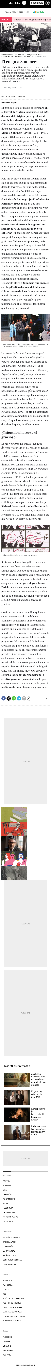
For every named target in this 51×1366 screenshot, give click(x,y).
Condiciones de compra (14, 1316)
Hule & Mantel (9, 1264)
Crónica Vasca (9, 1242)
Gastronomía (9, 1212)
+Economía (8, 1208)
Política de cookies (12, 1303)
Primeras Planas (10, 1217)
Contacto (7, 1289)
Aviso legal (8, 1285)
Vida (5, 1190)
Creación (7, 1194)
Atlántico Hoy (9, 1255)
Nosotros (7, 1280)
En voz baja (8, 1221)
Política (6, 1181)
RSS (4, 1294)
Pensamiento (9, 1199)
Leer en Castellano (8, 7)
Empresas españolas (12, 1312)
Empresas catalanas (12, 1307)
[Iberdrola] (38, 12)
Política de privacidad (13, 1298)
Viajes (5, 1203)
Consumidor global (12, 1260)
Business (7, 1185)
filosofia (21, 97)
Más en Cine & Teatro (17, 1066)
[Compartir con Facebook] (3, 698)
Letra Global (9, 1251)
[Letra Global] (15, 2)
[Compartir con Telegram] (19, 698)
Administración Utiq (12, 1321)
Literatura (10, 97)
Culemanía (8, 1246)
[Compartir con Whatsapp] (14, 698)
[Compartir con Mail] (24, 698)
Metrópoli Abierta (11, 1237)
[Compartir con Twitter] (9, 698)
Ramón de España (9, 102)
